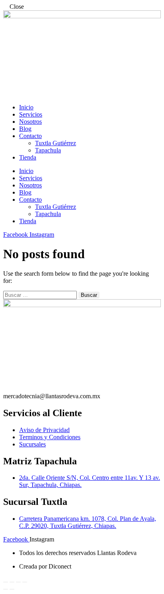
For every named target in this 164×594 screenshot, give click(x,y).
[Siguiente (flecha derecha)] (12, 589)
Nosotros (30, 121)
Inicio (26, 107)
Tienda (27, 157)
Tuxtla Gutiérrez (55, 143)
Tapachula (48, 150)
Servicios (30, 114)
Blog (25, 128)
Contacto (30, 135)
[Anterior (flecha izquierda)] (5, 589)
